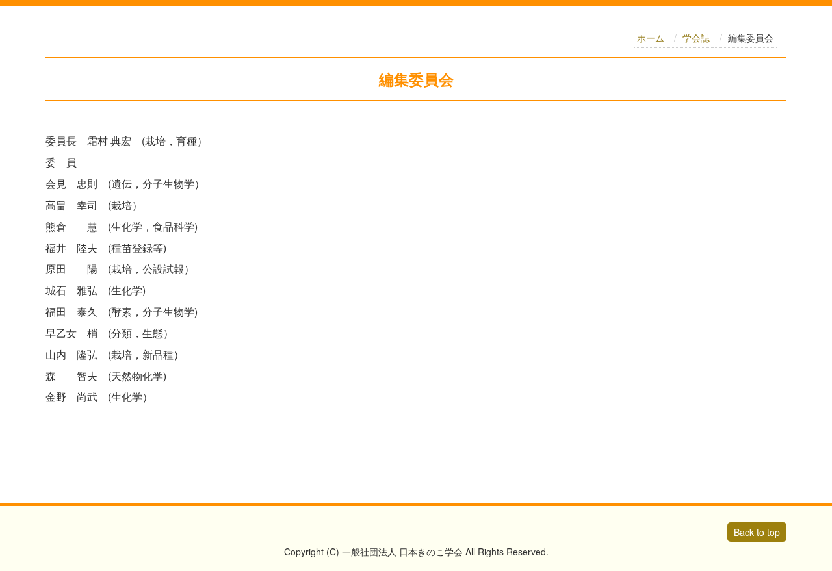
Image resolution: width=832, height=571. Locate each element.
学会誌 (696, 37)
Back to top (757, 532)
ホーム (650, 37)
